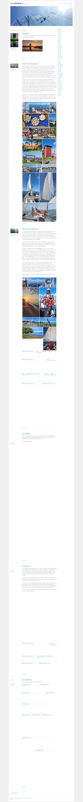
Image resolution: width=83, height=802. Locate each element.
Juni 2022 (59, 39)
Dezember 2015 (60, 74)
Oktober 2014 (60, 87)
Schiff (65, 3)
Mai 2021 (59, 43)
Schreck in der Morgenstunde (30, 63)
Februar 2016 (60, 73)
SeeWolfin (13, 49)
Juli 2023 (59, 35)
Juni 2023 (59, 36)
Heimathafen (25, 33)
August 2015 (60, 77)
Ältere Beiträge (13, 793)
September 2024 (60, 30)
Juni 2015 (59, 80)
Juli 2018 (59, 53)
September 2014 (60, 88)
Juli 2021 (59, 42)
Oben (11, 799)
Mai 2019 (59, 49)
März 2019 (59, 50)
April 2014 (59, 95)
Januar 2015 (60, 84)
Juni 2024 (59, 33)
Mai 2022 (59, 40)
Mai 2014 (59, 94)
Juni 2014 (59, 92)
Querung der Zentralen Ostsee (30, 229)
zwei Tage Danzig (27, 679)
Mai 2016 (59, 70)
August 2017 (60, 57)
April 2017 (59, 63)
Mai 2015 (59, 81)
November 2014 (60, 85)
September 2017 (60, 56)
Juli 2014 (59, 91)
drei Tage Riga (26, 433)
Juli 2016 (59, 67)
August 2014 (60, 90)
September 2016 (60, 64)
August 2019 (60, 47)
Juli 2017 (59, 59)
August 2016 (60, 66)
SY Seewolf (16, 3)
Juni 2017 (59, 60)
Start (61, 3)
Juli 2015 (59, 78)
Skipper (70, 3)
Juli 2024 (59, 32)
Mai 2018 (59, 54)
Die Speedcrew (26, 566)
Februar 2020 (60, 46)
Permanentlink (24, 223)
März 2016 (59, 71)
